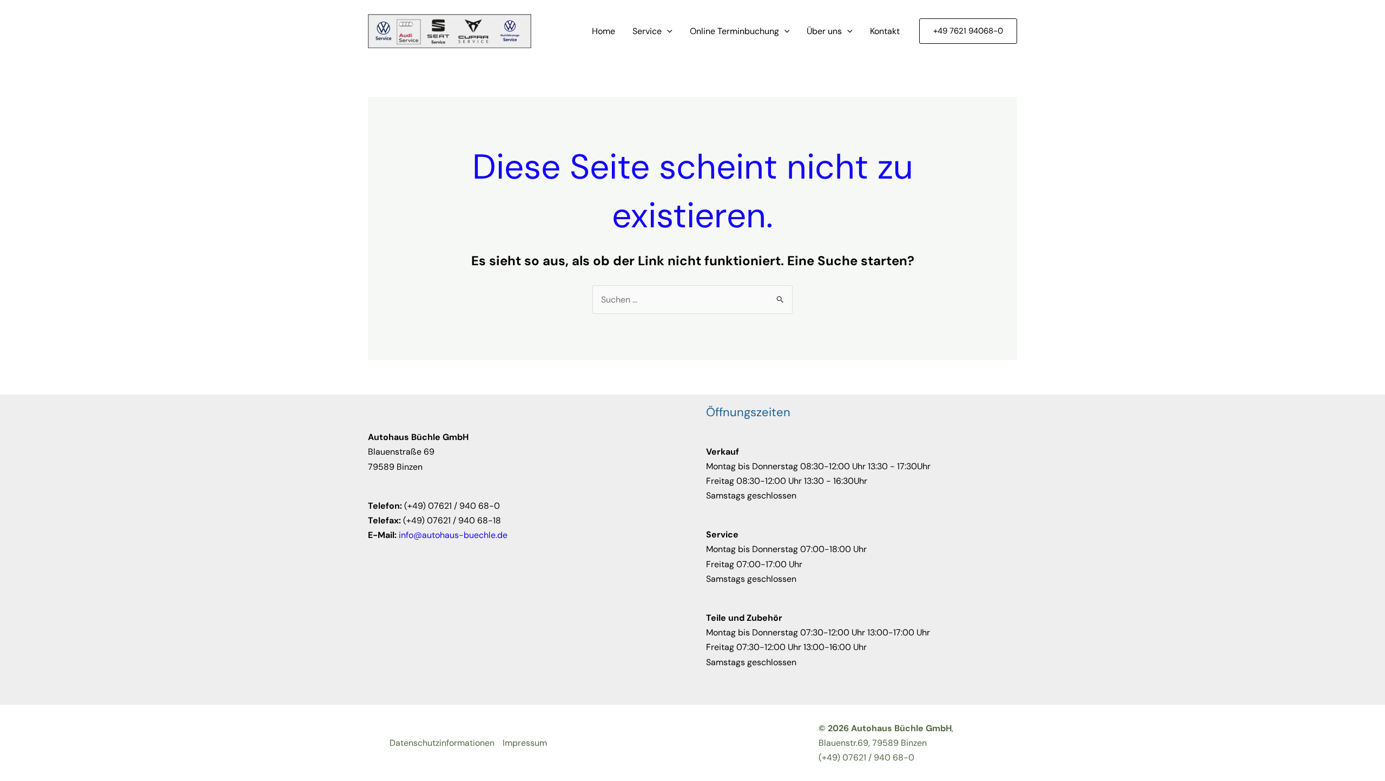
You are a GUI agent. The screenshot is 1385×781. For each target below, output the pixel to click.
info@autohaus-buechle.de (453, 535)
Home (603, 31)
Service (647, 31)
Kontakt (885, 31)
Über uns (824, 31)
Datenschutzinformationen (442, 743)
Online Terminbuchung (734, 31)
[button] (667, 31)
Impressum (525, 743)
